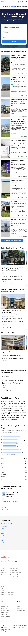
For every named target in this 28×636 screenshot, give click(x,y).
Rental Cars (3, 572)
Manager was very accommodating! (10, 501)
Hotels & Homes (4, 606)
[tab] (4, 6)
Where (4, 26)
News (18, 604)
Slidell (2, 535)
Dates (4, 31)
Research (19, 608)
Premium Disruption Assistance (17, 579)
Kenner (2, 528)
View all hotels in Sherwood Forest (12, 240)
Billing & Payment (5, 610)
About (2, 586)
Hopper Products (5, 608)
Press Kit (19, 606)
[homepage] (4, 2)
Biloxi (2, 540)
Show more (13, 71)
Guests (4, 36)
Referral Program (14, 568)
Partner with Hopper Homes (7, 592)
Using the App (4, 612)
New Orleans (4, 533)
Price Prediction (14, 570)
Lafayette (3, 531)
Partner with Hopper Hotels (7, 594)
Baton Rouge (4, 526)
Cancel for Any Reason (15, 574)
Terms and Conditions (21, 626)
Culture (2, 588)
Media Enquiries (21, 610)
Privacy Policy (14, 626)
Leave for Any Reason (15, 576)
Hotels (2, 570)
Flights (2, 568)
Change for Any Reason (15, 572)
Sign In (21, 1)
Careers (3, 590)
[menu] (26, 2)
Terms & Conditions (5, 616)
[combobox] (13, 27)
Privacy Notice (4, 614)
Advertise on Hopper (6, 596)
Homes (2, 574)
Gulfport (3, 538)
